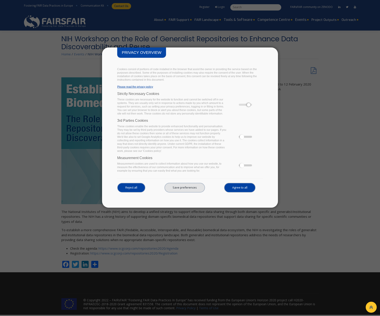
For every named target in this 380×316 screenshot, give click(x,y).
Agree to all (239, 187)
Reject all (131, 187)
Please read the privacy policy (135, 86)
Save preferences (185, 187)
